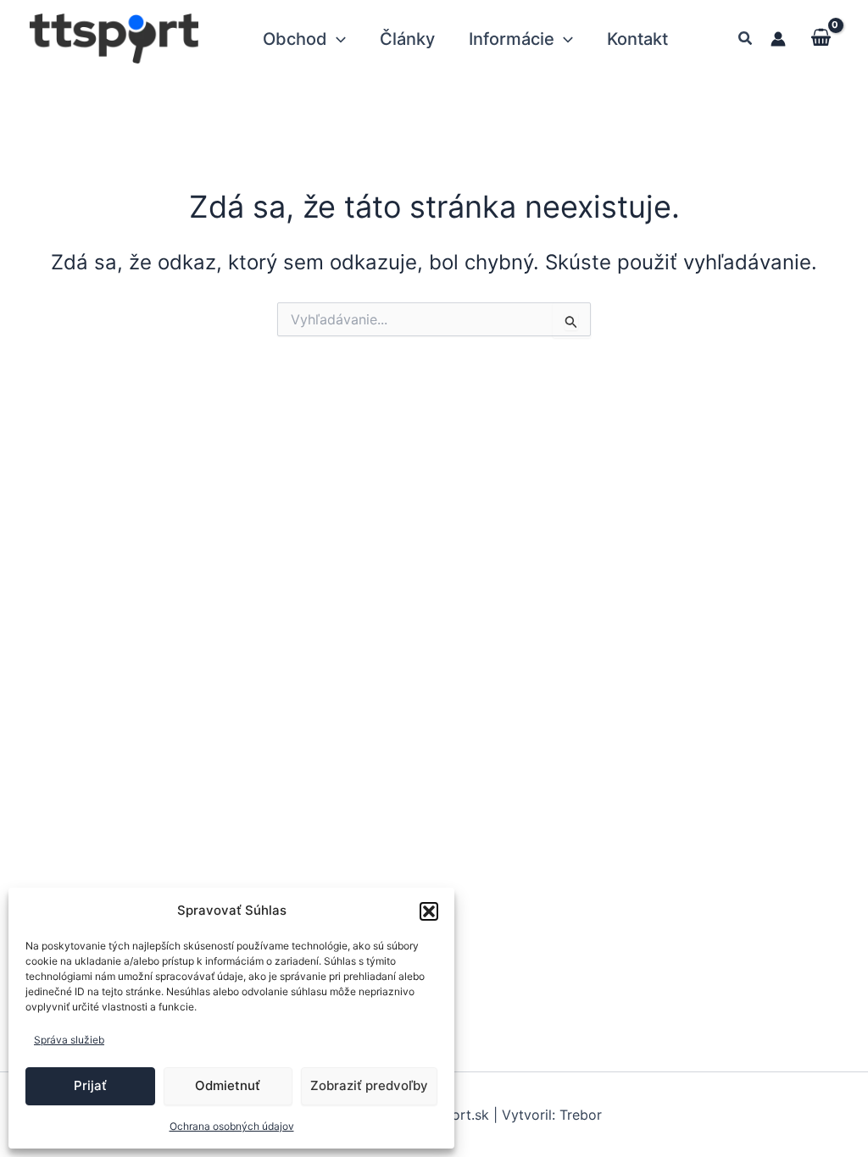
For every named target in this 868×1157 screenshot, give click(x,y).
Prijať (90, 1085)
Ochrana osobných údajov (232, 1126)
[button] (428, 911)
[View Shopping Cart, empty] (820, 38)
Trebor (580, 1114)
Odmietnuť (227, 1085)
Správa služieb (69, 1039)
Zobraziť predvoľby (369, 1085)
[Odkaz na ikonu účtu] (778, 39)
